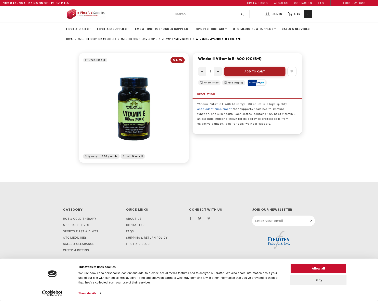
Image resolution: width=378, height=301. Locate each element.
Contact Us (303, 3)
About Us (281, 3)
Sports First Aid (210, 29)
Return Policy (211, 82)
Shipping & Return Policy (147, 237)
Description (206, 94)
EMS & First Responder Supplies (161, 29)
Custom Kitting (76, 250)
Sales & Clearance (78, 243)
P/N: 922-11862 (93, 59)
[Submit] (310, 221)
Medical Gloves (76, 225)
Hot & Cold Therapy (79, 218)
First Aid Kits (77, 29)
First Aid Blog (257, 3)
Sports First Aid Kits (80, 231)
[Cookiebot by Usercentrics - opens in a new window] (52, 293)
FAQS (130, 231)
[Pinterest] (210, 220)
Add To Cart (255, 71)
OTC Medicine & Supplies (253, 29)
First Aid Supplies (112, 29)
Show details (87, 293)
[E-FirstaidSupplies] (86, 14)
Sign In (276, 14)
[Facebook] (192, 220)
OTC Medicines (75, 237)
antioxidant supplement (214, 109)
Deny (318, 280)
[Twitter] (201, 220)
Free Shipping (235, 82)
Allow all (318, 268)
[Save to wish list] (291, 71)
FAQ (321, 3)
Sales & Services (296, 29)
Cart (301, 14)
